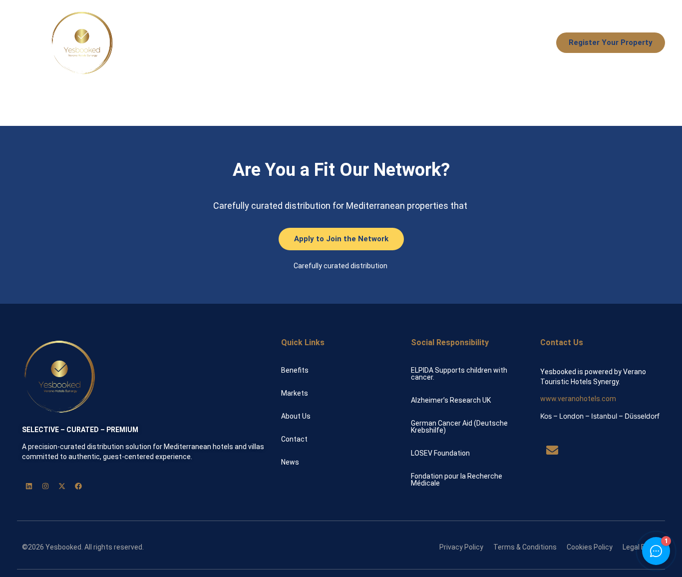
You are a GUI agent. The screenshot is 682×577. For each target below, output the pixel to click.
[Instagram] (45, 486)
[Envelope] (552, 450)
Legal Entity (641, 547)
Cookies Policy (590, 547)
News (527, 43)
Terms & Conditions (525, 547)
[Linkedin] (29, 486)
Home (278, 43)
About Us (483, 43)
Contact (294, 439)
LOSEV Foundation (440, 453)
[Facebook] (78, 486)
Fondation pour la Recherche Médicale (456, 479)
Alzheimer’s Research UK (451, 400)
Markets (434, 43)
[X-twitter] (62, 486)
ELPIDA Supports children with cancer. (459, 373)
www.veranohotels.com (578, 399)
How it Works (378, 43)
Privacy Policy (461, 547)
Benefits (322, 43)
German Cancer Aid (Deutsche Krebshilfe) (459, 426)
